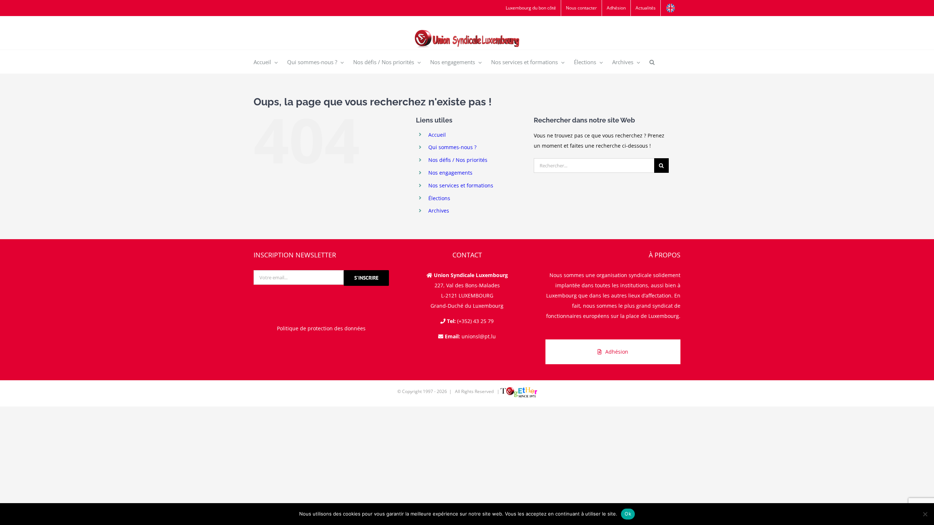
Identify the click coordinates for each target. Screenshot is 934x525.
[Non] (925, 514)
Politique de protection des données (321, 328)
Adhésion (616, 351)
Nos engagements (450, 172)
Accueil (437, 134)
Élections (439, 198)
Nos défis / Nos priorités (457, 159)
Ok (628, 514)
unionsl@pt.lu (479, 336)
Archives (438, 210)
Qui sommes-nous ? (452, 147)
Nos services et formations (460, 185)
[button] (652, 62)
